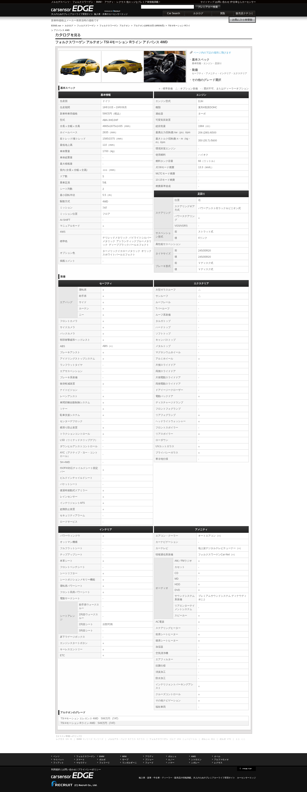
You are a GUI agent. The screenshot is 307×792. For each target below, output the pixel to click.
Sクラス (141, 739)
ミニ (243, 739)
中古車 (157, 778)
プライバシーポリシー (89, 769)
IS (71, 739)
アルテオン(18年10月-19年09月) (149, 25)
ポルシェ (172, 756)
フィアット (58, 763)
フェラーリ (104, 763)
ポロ (179, 739)
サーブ (125, 759)
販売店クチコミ (244, 13)
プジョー (149, 759)
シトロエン (196, 759)
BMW (98, 2)
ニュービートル (189, 739)
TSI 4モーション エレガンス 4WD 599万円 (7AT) (89, 718)
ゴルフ (172, 739)
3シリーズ (88, 739)
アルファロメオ (221, 759)
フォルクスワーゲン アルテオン (114, 25)
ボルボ (102, 759)
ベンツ (56, 756)
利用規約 (55, 769)
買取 (222, 13)
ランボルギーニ (129, 763)
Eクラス (132, 739)
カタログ (198, 13)
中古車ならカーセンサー (243, 2)
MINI (124, 756)
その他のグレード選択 (206, 79)
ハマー (171, 763)
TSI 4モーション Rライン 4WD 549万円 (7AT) (88, 723)
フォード (149, 763)
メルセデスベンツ (60, 2)
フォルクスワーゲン (82, 2)
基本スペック (207, 61)
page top (246, 768)
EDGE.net (56, 25)
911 (213, 739)
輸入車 (142, 778)
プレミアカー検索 (208, 6)
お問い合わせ (222, 2)
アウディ (109, 2)
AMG (193, 756)
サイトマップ (207, 2)
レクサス (121, 2)
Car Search (173, 13)
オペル (217, 756)
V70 (229, 739)
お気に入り (242, 19)
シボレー (195, 763)
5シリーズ (98, 739)
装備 (219, 71)
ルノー (171, 759)
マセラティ (81, 763)
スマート (80, 759)
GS (67, 739)
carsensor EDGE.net (76, 8)
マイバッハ (58, 759)
